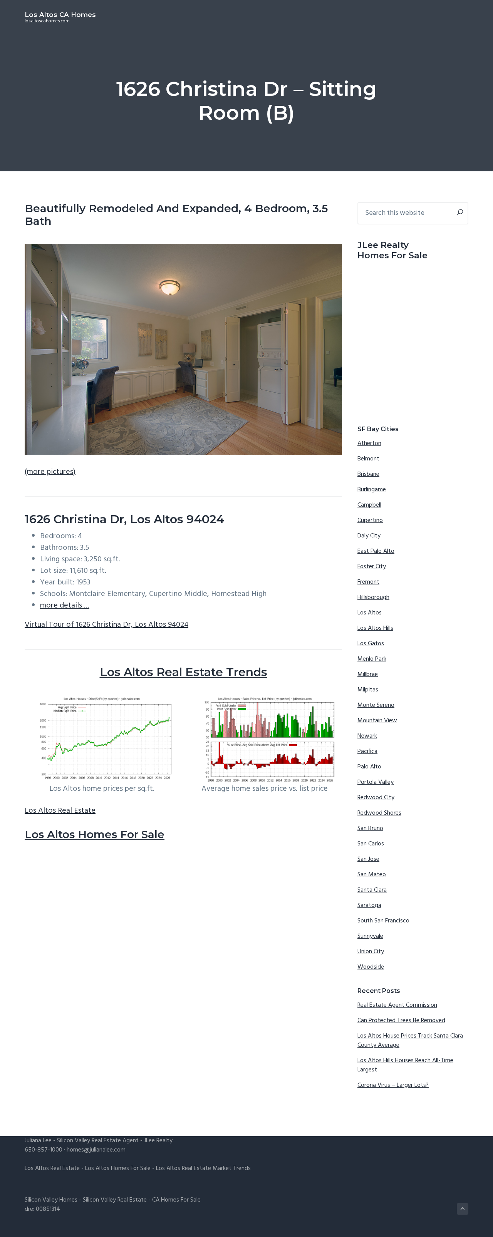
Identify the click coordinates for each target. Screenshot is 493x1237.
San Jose (368, 859)
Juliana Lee (38, 1141)
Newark (367, 736)
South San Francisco (383, 921)
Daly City (369, 536)
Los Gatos (370, 644)
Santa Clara (372, 890)
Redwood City (375, 798)
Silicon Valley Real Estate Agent (98, 1141)
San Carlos (370, 844)
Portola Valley (375, 782)
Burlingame (371, 490)
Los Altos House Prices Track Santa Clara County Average (410, 1040)
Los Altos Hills (375, 628)
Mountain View (377, 721)
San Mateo (371, 875)
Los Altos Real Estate (60, 811)
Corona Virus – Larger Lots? (393, 1085)
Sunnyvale (370, 936)
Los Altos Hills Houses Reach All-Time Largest (405, 1065)
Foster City (371, 567)
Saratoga (369, 906)
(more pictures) (50, 472)
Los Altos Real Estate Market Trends (203, 1168)
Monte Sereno (375, 705)
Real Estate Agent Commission (397, 1005)
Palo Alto (369, 767)
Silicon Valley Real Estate (115, 1200)
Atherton (369, 444)
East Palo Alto (375, 551)
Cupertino (370, 521)
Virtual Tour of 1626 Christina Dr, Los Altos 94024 (106, 625)
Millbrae (367, 675)
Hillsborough (373, 598)
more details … (64, 605)
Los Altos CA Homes (60, 14)
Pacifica (367, 752)
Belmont (368, 459)
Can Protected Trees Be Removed (401, 1021)
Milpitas (367, 690)
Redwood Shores (379, 813)
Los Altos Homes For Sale (94, 834)
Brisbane (368, 474)
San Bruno (370, 829)
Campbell (369, 505)
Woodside (370, 967)
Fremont (368, 582)
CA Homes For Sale (176, 1200)
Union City (370, 952)
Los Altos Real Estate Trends (183, 672)
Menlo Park (371, 659)
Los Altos (369, 613)
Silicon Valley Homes (51, 1200)
